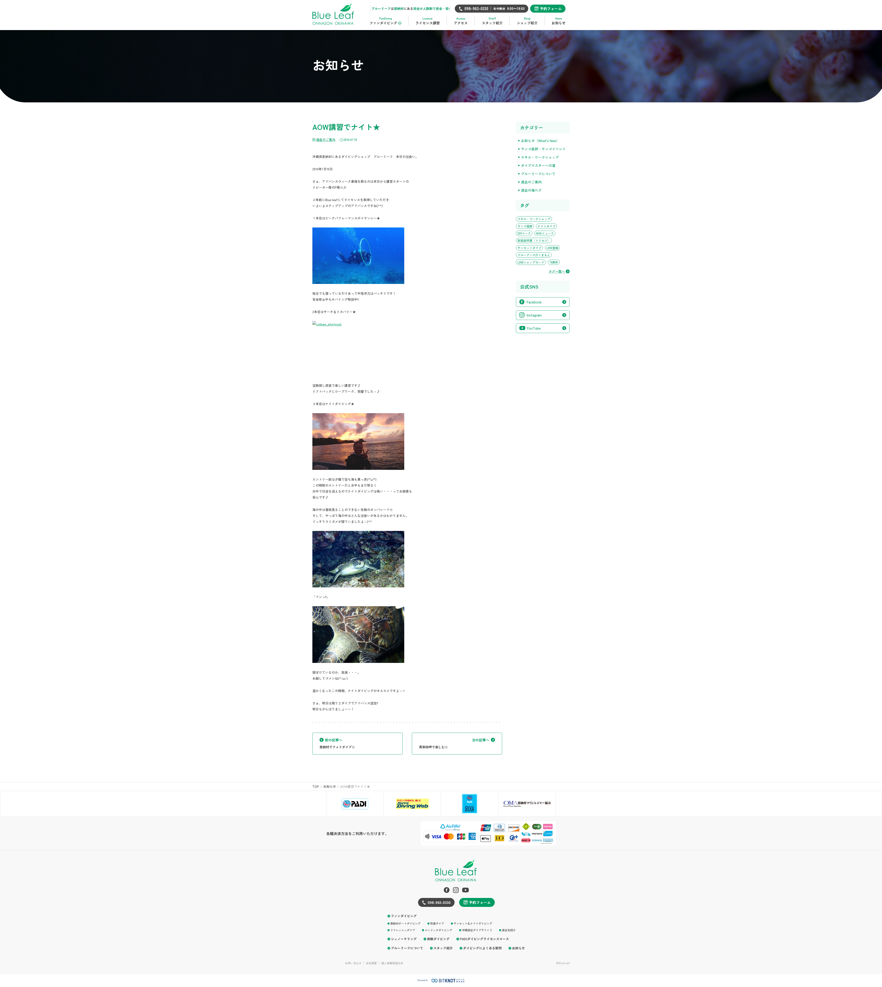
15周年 (553, 262)
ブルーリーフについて (538, 173)
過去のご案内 (325, 139)
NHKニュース (545, 233)
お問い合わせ (353, 963)
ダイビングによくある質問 (482, 948)
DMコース (524, 233)
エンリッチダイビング (438, 930)
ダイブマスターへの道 (538, 165)
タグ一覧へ (557, 271)
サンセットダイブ (529, 248)
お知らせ (518, 948)
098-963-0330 (439, 902)
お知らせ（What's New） (540, 140)
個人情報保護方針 (392, 963)
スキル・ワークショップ (540, 157)
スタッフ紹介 (443, 948)
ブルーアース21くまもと (533, 255)
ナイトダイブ (546, 226)
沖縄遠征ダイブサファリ (477, 930)
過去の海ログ (531, 190)
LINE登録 (552, 248)
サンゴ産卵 (524, 226)
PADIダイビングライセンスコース (484, 939)
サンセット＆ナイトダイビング (473, 923)
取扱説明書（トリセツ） (533, 240)
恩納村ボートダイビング (405, 923)
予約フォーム (551, 8)
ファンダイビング (404, 916)
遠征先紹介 (509, 930)
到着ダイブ (437, 923)
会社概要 (371, 963)
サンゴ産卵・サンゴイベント (543, 148)
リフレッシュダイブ (402, 930)
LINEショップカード (530, 262)
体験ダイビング (438, 939)
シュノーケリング (404, 939)
